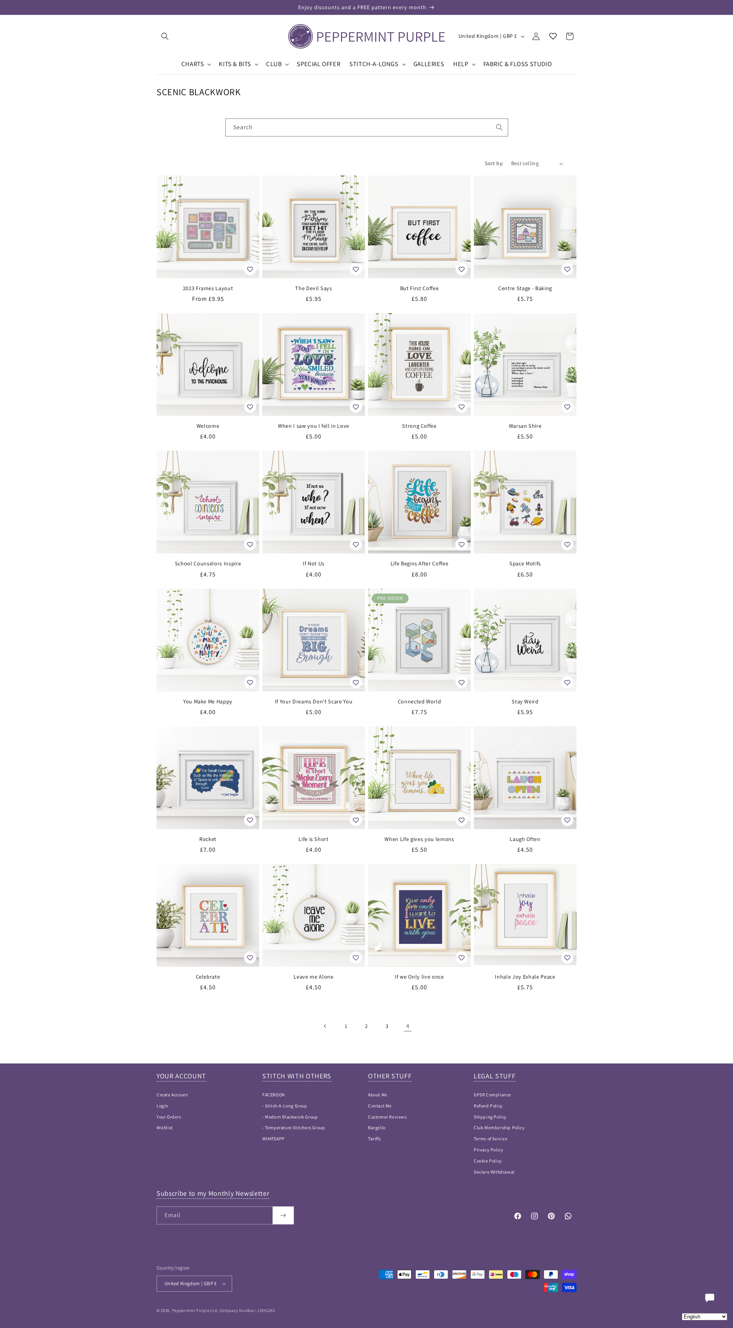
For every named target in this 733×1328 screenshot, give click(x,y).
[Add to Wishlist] (250, 269)
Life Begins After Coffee (420, 563)
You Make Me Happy (207, 701)
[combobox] (367, 127)
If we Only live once (419, 976)
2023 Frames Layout (208, 288)
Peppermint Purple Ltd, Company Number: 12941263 (223, 1310)
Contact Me (380, 1106)
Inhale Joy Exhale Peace (525, 976)
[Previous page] (325, 1026)
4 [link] (408, 1026)
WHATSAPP (273, 1138)
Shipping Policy (490, 1117)
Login (162, 1106)
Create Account (172, 1094)
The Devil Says (313, 288)
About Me (377, 1094)
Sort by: (494, 163)
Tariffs (374, 1138)
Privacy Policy (488, 1150)
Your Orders (169, 1117)
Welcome (208, 425)
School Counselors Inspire (208, 563)
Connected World (419, 701)
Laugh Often (525, 839)
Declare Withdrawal (494, 1172)
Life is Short (314, 839)
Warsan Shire (525, 425)
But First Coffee (419, 288)
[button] (165, 36)
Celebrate (208, 976)
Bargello (377, 1127)
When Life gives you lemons (419, 839)
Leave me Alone (313, 976)
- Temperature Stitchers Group (293, 1127)
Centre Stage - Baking (525, 288)
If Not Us (314, 563)
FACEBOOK (273, 1094)
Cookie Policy (488, 1161)
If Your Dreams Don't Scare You (314, 701)
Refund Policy (488, 1106)
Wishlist (165, 1127)
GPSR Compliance (492, 1094)
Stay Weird (525, 701)
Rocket (207, 839)
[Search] (499, 127)
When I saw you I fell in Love (313, 425)
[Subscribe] (283, 1215)
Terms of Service (491, 1138)
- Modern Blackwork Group (290, 1117)
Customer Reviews (387, 1117)
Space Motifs (525, 563)
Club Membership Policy (499, 1127)
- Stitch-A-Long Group (284, 1106)
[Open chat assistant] (710, 1298)
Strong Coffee (419, 425)
